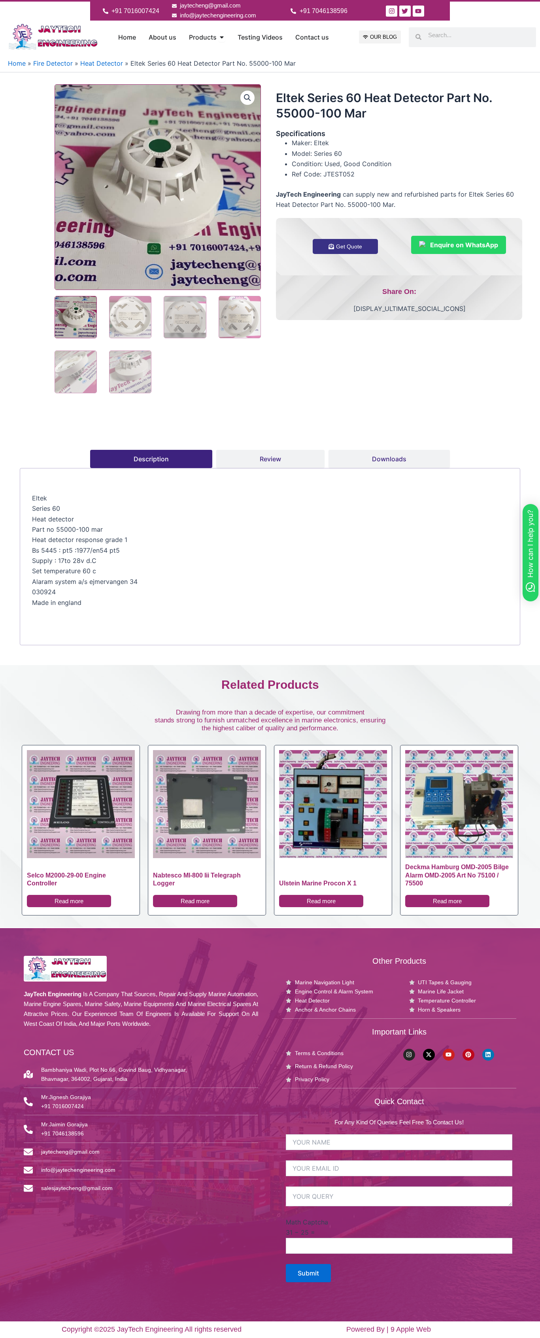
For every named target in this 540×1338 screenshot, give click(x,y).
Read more (69, 901)
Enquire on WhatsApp (464, 245)
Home (17, 63)
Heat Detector (101, 63)
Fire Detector (53, 63)
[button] (247, 98)
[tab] (151, 459)
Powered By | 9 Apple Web (388, 1329)
